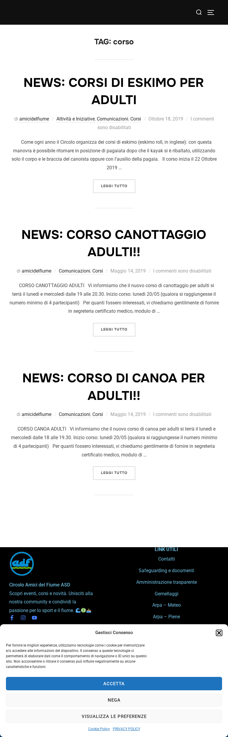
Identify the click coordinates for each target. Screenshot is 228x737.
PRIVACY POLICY (126, 729)
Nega (114, 700)
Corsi (135, 119)
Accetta (114, 683)
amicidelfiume (34, 119)
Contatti (166, 559)
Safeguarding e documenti (166, 570)
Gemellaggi (166, 594)
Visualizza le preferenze (114, 716)
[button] (219, 633)
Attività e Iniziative (75, 119)
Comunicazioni (112, 119)
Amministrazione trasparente (166, 582)
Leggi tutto (118, 183)
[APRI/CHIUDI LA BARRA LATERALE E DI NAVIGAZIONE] (213, 12)
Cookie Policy (99, 729)
